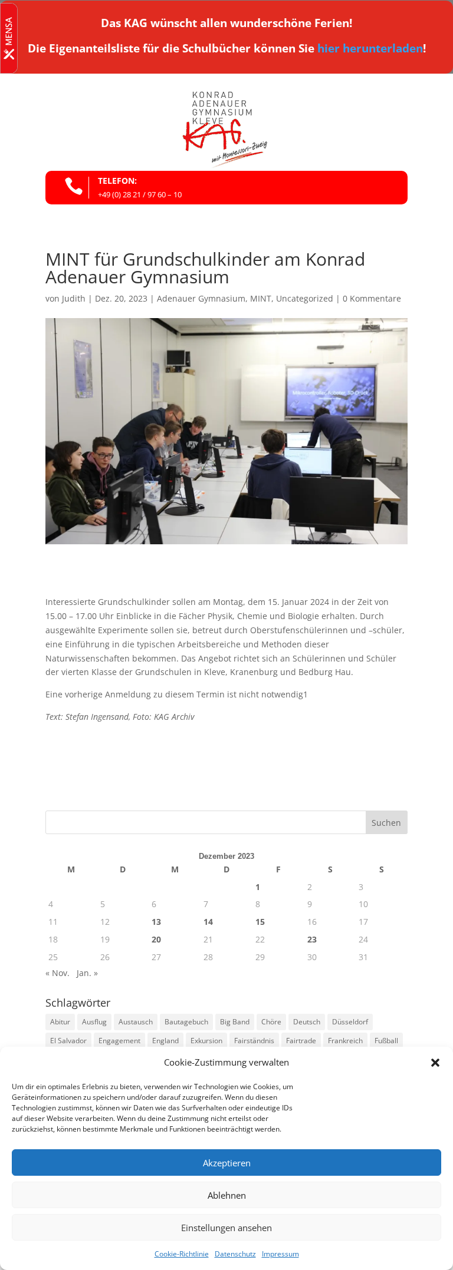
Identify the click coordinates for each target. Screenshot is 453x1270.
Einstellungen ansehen (226, 1227)
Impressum (280, 1254)
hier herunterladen (370, 48)
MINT (260, 298)
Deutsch (306, 1022)
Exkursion (206, 1041)
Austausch (136, 1022)
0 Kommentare (372, 298)
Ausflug (94, 1022)
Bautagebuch (186, 1022)
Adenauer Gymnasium (201, 298)
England (165, 1041)
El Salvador (68, 1041)
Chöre (271, 1022)
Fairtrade (301, 1041)
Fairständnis (254, 1041)
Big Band (235, 1022)
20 (156, 939)
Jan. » (87, 972)
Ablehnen (227, 1195)
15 (260, 921)
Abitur (60, 1022)
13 (156, 921)
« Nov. (57, 972)
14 (208, 921)
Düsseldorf (350, 1022)
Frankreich (345, 1041)
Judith (74, 298)
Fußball (386, 1041)
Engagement (119, 1041)
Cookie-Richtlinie (182, 1254)
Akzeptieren (227, 1163)
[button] (435, 1063)
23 (312, 939)
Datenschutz (235, 1254)
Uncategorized (304, 298)
